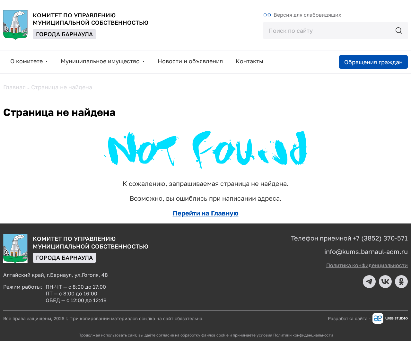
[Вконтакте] (385, 281)
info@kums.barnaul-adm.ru (366, 251)
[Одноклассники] (401, 281)
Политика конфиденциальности (367, 265)
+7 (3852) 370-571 (380, 238)
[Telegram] (369, 281)
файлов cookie (215, 335)
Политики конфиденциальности (303, 335)
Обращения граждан (373, 62)
